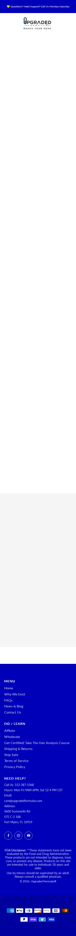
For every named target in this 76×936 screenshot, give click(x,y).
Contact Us (12, 712)
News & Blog (13, 706)
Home (8, 688)
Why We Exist (14, 694)
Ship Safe (11, 755)
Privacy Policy (14, 767)
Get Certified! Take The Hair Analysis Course (36, 743)
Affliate (9, 730)
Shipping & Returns (18, 749)
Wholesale (12, 737)
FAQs (8, 700)
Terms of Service (16, 761)
